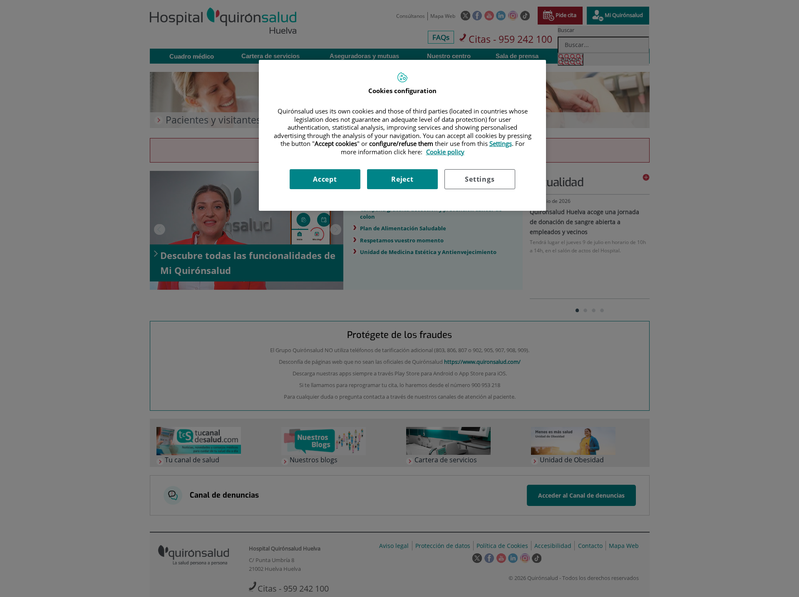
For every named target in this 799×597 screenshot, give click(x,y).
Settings (479, 179)
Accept (325, 179)
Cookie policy (445, 152)
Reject (402, 179)
